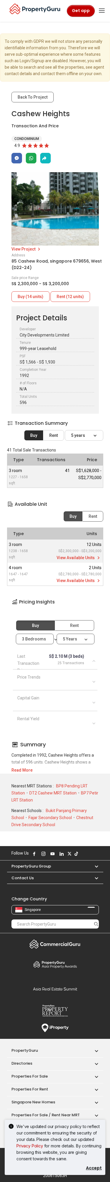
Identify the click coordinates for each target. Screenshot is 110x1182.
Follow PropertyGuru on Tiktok (75, 853)
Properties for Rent (29, 1089)
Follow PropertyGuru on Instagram (42, 853)
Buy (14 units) (30, 296)
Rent (53, 435)
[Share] (45, 158)
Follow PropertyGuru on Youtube (51, 853)
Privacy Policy (29, 1145)
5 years (78, 435)
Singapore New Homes (33, 1102)
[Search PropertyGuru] (96, 923)
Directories (21, 1063)
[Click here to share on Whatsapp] (31, 158)
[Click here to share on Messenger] (16, 158)
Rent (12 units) (70, 296)
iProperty (55, 1028)
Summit (55, 989)
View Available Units (76, 557)
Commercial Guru (55, 944)
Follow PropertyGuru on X (69, 853)
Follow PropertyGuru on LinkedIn (61, 853)
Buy (33, 435)
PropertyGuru (24, 1050)
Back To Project (33, 97)
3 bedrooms (34, 639)
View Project (23, 249)
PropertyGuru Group (31, 866)
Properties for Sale (29, 1076)
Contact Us (22, 878)
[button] (55, 607)
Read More (22, 770)
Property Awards (55, 964)
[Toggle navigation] (102, 11)
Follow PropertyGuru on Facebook (33, 853)
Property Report (55, 1011)
